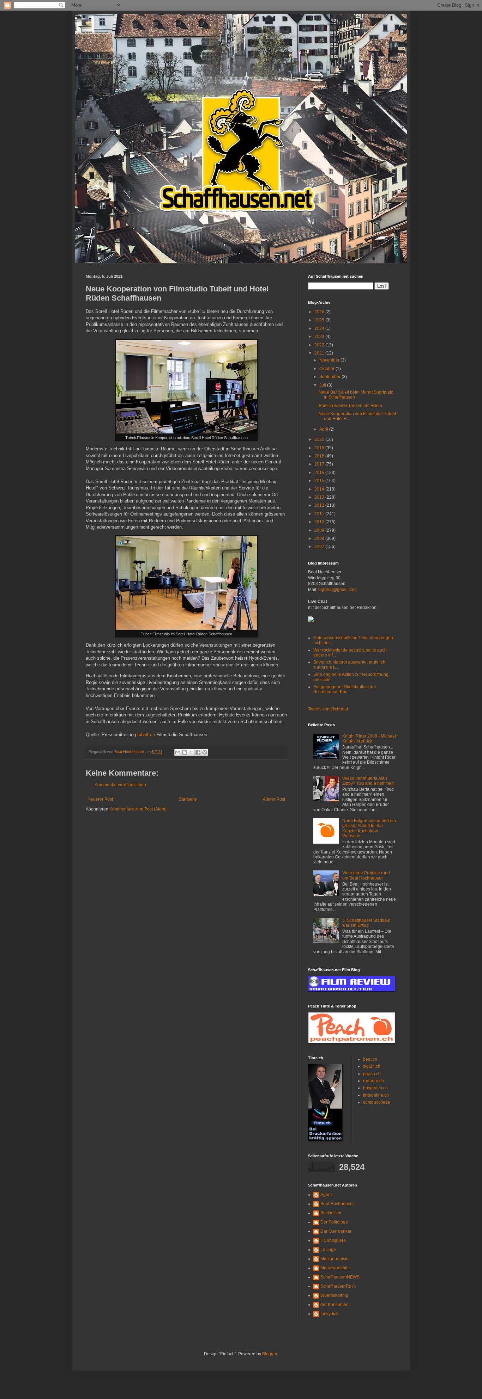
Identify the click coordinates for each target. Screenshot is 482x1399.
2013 (319, 497)
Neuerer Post (100, 799)
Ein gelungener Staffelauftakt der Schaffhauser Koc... (344, 689)
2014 (319, 489)
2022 (319, 345)
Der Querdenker (335, 1231)
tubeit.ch (146, 734)
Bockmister (331, 1212)
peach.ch (372, 1073)
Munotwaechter (335, 1267)
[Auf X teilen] (191, 752)
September (330, 376)
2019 (319, 447)
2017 (319, 464)
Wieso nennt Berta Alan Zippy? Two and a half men (368, 781)
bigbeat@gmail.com (337, 589)
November (330, 360)
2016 (319, 472)
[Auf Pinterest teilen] (204, 752)
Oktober (327, 368)
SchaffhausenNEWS (340, 1277)
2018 (319, 456)
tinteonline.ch (376, 1095)
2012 (319, 505)
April (324, 429)
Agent (326, 1194)
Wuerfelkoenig (334, 1295)
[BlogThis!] (184, 752)
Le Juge (328, 1249)
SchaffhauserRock (338, 1286)
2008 (319, 538)
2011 (319, 513)
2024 (319, 328)
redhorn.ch (373, 1080)
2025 (319, 320)
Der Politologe (334, 1222)
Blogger (269, 1353)
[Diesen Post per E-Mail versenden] (177, 752)
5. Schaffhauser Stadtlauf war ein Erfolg (366, 923)
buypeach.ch (375, 1087)
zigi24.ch (371, 1066)
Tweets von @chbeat (328, 709)
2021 (319, 353)
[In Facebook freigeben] (197, 752)
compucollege (376, 1102)
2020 (319, 439)
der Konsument (335, 1304)
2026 (319, 311)
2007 (319, 546)
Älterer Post (274, 799)
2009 (319, 530)
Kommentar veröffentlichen (120, 784)
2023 (319, 336)
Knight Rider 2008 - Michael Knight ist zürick (369, 739)
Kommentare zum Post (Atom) (138, 809)
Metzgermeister (335, 1258)
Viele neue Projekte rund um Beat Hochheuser (366, 875)
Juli (323, 385)
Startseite (188, 799)
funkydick (329, 1313)
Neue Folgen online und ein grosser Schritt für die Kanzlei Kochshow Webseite (369, 828)
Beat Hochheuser (337, 1203)
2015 (319, 480)
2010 (319, 521)
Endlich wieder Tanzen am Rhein (350, 405)
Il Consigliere (333, 1240)
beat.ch (370, 1059)
